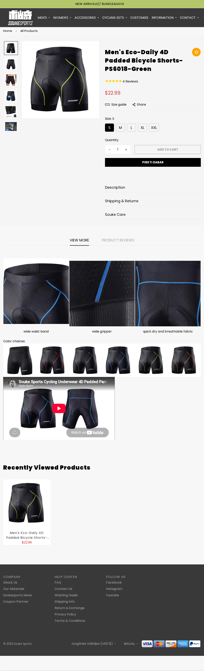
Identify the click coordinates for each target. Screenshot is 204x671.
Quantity (112, 140)
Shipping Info (65, 601)
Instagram (114, 589)
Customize (139, 17)
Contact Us (63, 589)
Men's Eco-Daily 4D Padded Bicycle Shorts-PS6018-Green (26, 535)
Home (7, 31)
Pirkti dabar (153, 162)
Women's (60, 17)
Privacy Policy (65, 614)
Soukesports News (17, 595)
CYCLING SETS (113, 17)
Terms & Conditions (70, 620)
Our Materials (13, 589)
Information (163, 17)
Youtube (112, 595)
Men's (42, 17)
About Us (10, 582)
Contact (188, 17)
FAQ (58, 582)
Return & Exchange (69, 608)
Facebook (114, 582)
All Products (29, 31)
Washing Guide (66, 595)
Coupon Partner (15, 601)
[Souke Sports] (20, 17)
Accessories (85, 17)
